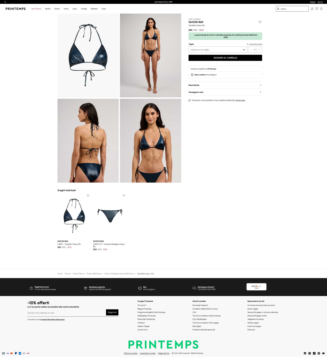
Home (60, 274)
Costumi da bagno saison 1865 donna (119, 274)
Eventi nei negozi (254, 326)
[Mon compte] (312, 8)
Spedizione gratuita (97, 287)
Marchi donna (78, 274)
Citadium (141, 323)
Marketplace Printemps (147, 316)
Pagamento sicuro (42, 287)
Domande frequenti (200, 305)
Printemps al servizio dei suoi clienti (261, 305)
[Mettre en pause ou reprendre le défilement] (5, 2)
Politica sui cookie (130, 353)
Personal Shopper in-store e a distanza (263, 312)
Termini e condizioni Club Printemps (206, 316)
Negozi (313, 2)
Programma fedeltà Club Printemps (151, 312)
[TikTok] (314, 353)
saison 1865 (196, 22)
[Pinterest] (318, 353)
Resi (144, 287)
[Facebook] (305, 353)
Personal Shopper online (257, 316)
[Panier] (321, 8)
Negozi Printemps (144, 309)
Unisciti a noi (142, 330)
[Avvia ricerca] (278, 9)
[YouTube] (323, 353)
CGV (194, 312)
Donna (68, 274)
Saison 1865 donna (94, 274)
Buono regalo (253, 309)
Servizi (320, 2)
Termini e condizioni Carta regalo (205, 323)
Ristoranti (251, 330)
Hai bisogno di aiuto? (206, 287)
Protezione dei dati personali (203, 330)
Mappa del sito (164, 353)
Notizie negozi (253, 323)
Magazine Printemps (256, 319)
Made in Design (144, 326)
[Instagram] (309, 353)
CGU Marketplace (199, 319)
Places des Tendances (146, 319)
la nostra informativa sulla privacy (53, 319)
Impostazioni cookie (148, 353)
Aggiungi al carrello (225, 58)
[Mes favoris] (316, 8)
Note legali (196, 326)
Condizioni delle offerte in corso (205, 309)
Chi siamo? (142, 305)
